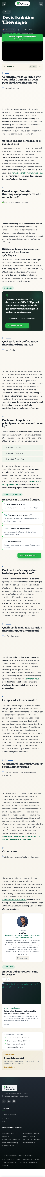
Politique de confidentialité (28, 1162)
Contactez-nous (32, 679)
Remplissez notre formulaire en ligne (27, 173)
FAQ (3, 1121)
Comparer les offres (16, 326)
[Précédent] (4, 979)
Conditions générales (9, 1162)
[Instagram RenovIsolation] (9, 1101)
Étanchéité (5, 1136)
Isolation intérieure (8, 1133)
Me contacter (23, 958)
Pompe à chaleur (29, 1136)
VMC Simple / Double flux (31, 1139)
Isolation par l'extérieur (31, 1133)
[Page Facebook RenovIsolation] (4, 1101)
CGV (37, 1159)
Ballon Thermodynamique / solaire (12, 1143)
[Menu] (41, 4)
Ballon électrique (29, 1143)
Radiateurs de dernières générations (12, 1139)
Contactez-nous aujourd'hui (14, 899)
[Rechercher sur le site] (4, 4)
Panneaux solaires (8, 1146)
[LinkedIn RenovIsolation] (14, 1101)
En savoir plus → (9, 1067)
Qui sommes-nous (8, 1159)
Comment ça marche (9, 1114)
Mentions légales (27, 1159)
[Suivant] (8, 979)
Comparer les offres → (29, 555)
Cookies (5, 1165)
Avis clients (5, 1118)
